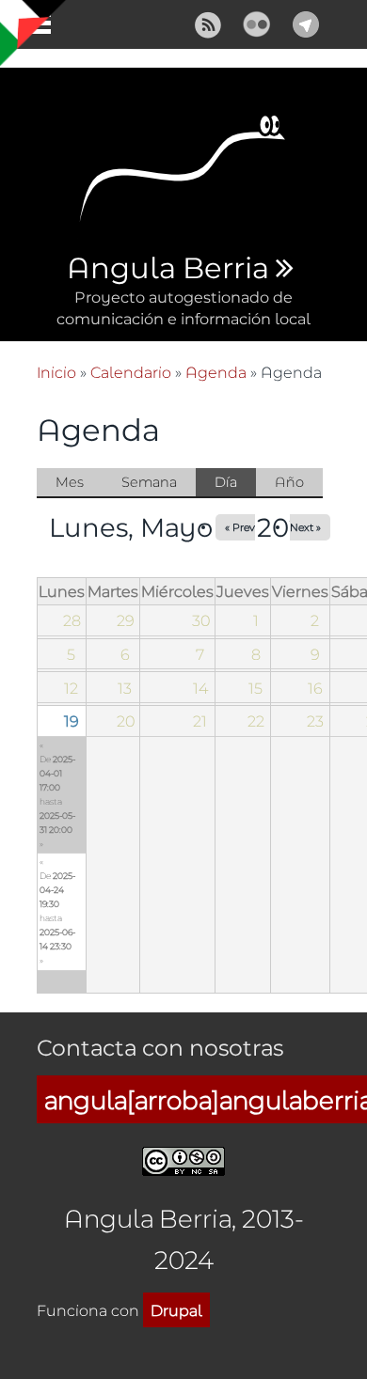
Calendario (130, 372)
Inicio (56, 372)
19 (71, 720)
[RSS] (208, 22)
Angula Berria (167, 269)
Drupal (176, 1310)
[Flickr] (256, 22)
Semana (149, 482)
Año (289, 482)
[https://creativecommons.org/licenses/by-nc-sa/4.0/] (183, 1158)
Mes (70, 482)
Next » (305, 527)
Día (235, 485)
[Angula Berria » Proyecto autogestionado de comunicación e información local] (183, 174)
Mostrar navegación (31, 28)
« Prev (240, 527)
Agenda (216, 372)
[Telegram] (305, 22)
